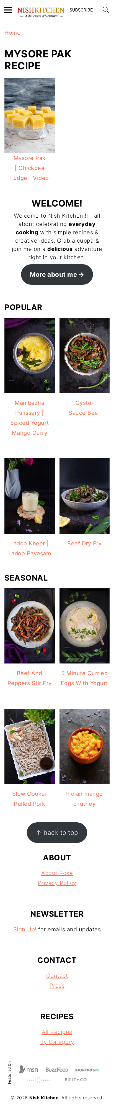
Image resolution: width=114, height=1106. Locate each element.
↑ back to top (57, 832)
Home (12, 32)
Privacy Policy (57, 883)
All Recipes (57, 1032)
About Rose (57, 873)
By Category (57, 1042)
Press (57, 985)
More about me (53, 274)
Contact (57, 975)
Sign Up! (25, 929)
